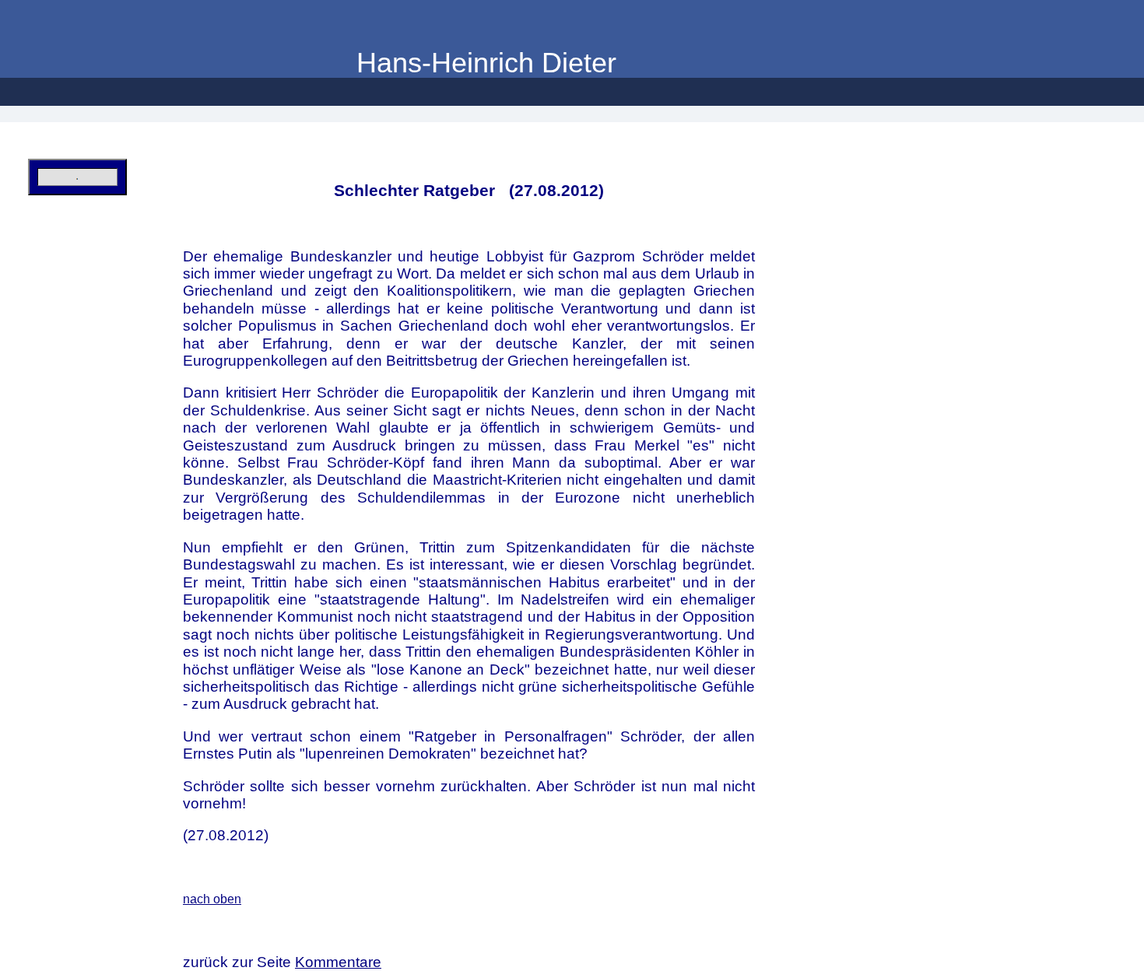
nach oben (212, 899)
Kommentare (338, 962)
